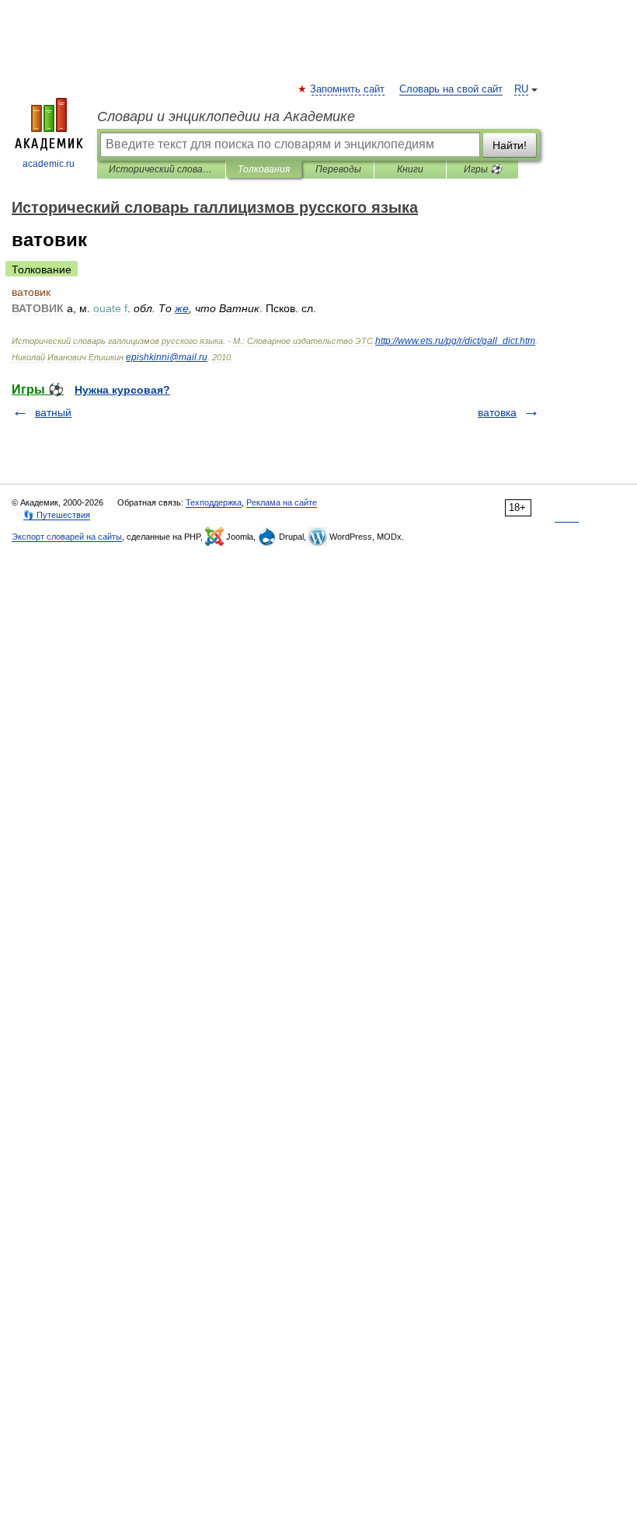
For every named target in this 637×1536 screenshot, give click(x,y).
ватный (53, 412)
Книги (410, 169)
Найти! (510, 145)
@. (166, 357)
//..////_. (455, 340)
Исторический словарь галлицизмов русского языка (161, 169)
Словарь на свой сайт (451, 89)
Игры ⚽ (483, 169)
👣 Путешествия (56, 515)
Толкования (264, 169)
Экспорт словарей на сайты (67, 536)
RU (521, 89)
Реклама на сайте (281, 502)
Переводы (338, 169)
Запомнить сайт (348, 89)
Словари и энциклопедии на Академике (226, 116)
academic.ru (49, 163)
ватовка (497, 412)
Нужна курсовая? (122, 390)
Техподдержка (214, 502)
